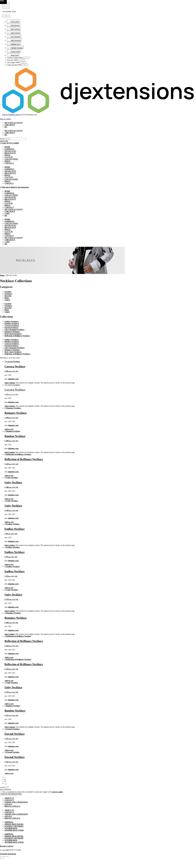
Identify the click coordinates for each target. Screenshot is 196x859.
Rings (7, 298)
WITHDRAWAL (11, 828)
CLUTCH (8, 157)
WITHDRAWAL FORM (14, 830)
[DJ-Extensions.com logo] (98, 113)
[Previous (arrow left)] (1, 858)
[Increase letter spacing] (26, 65)
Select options (10, 383)
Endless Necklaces (11, 321)
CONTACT (9, 163)
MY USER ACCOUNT (14, 123)
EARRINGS (9, 149)
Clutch (7, 300)
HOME (7, 147)
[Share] (5, 856)
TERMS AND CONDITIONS (16, 802)
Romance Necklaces (12, 332)
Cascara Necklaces (12, 326)
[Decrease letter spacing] (23, 65)
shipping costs (13, 379)
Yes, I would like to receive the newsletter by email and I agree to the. (33, 792)
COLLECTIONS (11, 159)
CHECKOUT (10, 125)
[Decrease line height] (21, 62)
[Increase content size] (27, 58)
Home (2, 275)
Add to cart (9, 429)
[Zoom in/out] (1, 856)
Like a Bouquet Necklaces (14, 330)
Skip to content (5, 119)
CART (7, 213)
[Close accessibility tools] (8, 16)
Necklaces (8, 294)
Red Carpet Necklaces (13, 334)
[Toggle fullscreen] (3, 856)
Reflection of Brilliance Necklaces (17, 336)
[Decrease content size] (24, 58)
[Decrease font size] (19, 60)
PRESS (7, 161)
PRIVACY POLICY (12, 806)
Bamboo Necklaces (12, 323)
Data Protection (5, 790)
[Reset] (4, 15)
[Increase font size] (23, 60)
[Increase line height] (24, 62)
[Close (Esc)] (8, 856)
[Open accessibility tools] (6, 5)
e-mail (2, 787)
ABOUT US (9, 798)
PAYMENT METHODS (14, 826)
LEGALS (8, 804)
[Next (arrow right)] (3, 858)
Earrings (8, 292)
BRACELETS (10, 153)
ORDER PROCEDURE (14, 824)
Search (2, 139)
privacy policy (57, 792)
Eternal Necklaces (11, 328)
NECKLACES (10, 151)
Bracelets (8, 296)
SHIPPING (9, 822)
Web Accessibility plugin (11, 115)
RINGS (7, 155)
